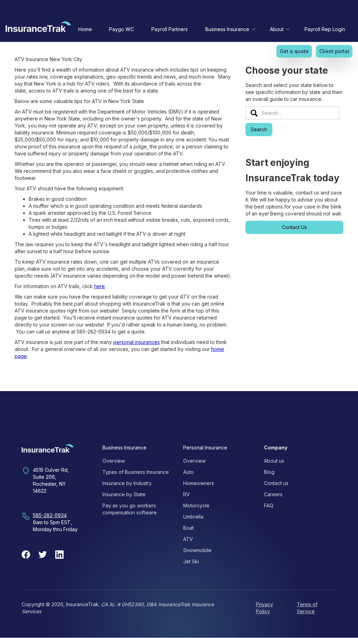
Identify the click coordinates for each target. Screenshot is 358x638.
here (99, 286)
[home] (38, 28)
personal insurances (136, 342)
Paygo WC (121, 29)
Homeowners (198, 483)
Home (85, 29)
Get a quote (294, 51)
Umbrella (193, 517)
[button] (229, 29)
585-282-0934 (50, 515)
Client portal (334, 51)
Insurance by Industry (127, 483)
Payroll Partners (169, 29)
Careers (273, 494)
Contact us (276, 483)
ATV (188, 539)
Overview (113, 461)
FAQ (268, 505)
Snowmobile (197, 550)
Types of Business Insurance (135, 472)
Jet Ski (191, 561)
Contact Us (294, 227)
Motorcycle (196, 505)
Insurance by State (123, 494)
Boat (188, 528)
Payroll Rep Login (325, 29)
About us (274, 461)
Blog (269, 472)
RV (186, 494)
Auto (188, 472)
